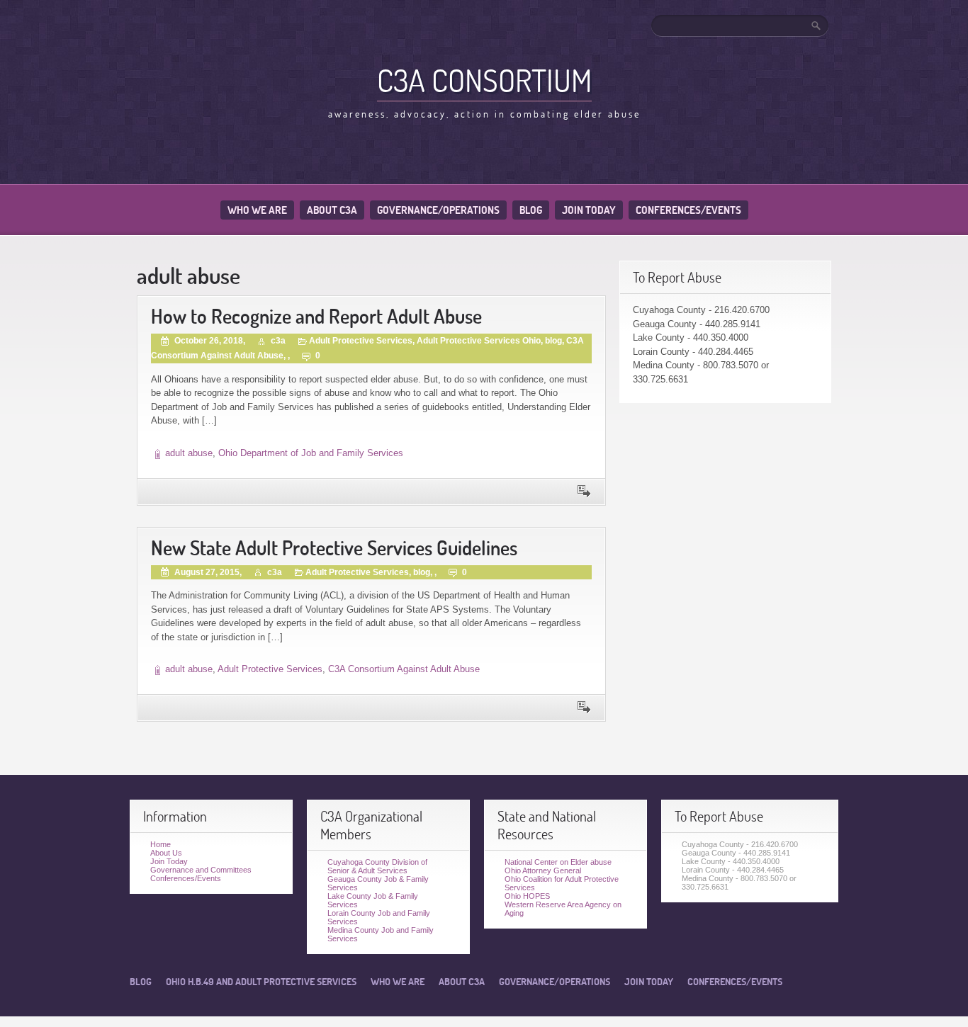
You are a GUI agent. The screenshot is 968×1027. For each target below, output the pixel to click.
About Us (166, 853)
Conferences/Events (688, 210)
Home (160, 844)
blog (553, 341)
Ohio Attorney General (543, 870)
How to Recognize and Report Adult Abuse (316, 316)
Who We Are (257, 210)
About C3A (332, 210)
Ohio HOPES (527, 896)
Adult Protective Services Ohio (479, 341)
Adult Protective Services (360, 341)
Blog (530, 210)
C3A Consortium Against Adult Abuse (404, 669)
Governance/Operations (438, 210)
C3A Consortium (484, 80)
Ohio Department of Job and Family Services (310, 453)
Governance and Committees (201, 870)
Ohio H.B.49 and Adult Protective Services (261, 981)
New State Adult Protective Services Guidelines (334, 547)
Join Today (589, 210)
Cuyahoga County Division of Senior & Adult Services (377, 866)
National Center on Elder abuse (558, 862)
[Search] (817, 25)
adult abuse (189, 453)
